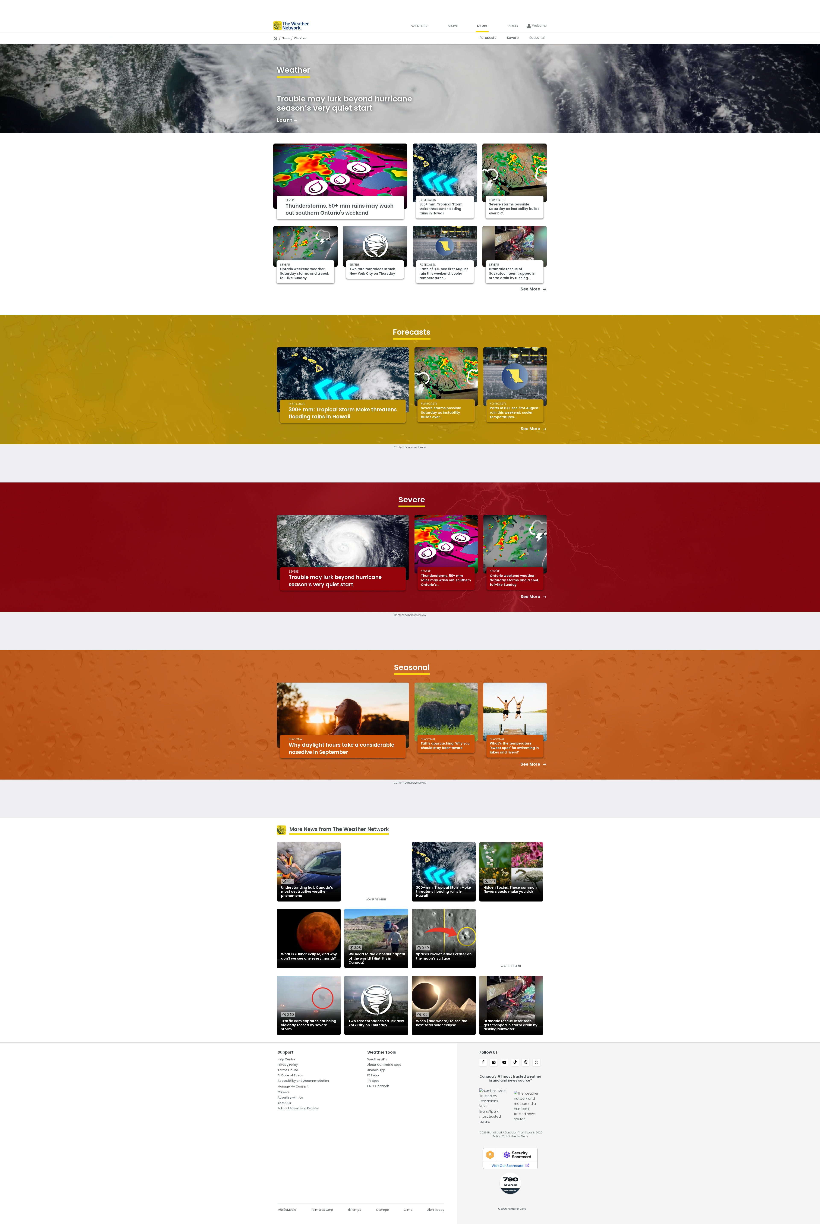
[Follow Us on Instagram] (493, 1062)
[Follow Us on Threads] (525, 1062)
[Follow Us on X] (536, 1062)
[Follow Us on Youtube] (504, 1062)
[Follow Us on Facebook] (483, 1062)
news (286, 38)
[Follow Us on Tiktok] (515, 1062)
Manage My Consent (293, 1086)
